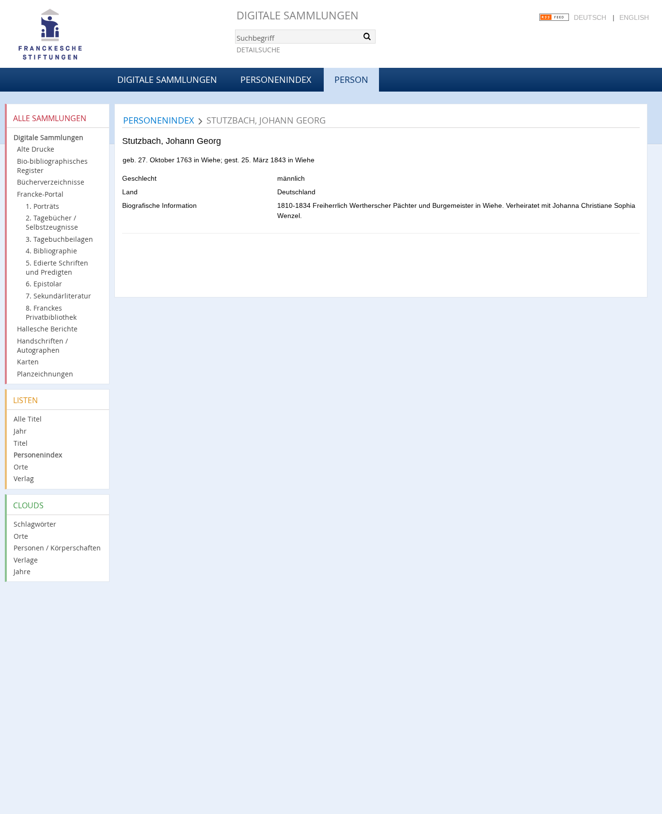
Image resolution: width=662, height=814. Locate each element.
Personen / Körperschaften (57, 547)
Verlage (26, 559)
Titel (21, 443)
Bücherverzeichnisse (50, 182)
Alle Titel (28, 418)
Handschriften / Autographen (42, 345)
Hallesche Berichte (47, 328)
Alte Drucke (35, 149)
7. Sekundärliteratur (58, 295)
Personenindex (275, 79)
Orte (21, 466)
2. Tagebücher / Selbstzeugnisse (52, 222)
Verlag (24, 478)
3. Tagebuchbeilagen (59, 239)
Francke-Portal (40, 194)
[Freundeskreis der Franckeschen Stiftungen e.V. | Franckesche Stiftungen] (78, 35)
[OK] (367, 36)
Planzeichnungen (45, 373)
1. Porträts (42, 206)
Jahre (22, 571)
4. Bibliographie (51, 250)
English (634, 17)
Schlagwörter (35, 524)
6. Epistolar (44, 283)
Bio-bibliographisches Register (52, 166)
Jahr (20, 431)
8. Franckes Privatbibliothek (51, 312)
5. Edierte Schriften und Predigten (57, 267)
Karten (28, 361)
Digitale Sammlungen (297, 15)
